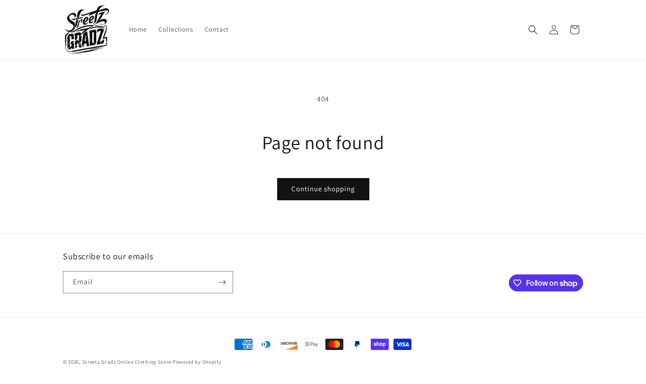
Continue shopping (323, 188)
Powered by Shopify (197, 361)
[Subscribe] (222, 282)
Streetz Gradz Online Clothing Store (127, 361)
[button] (533, 29)
